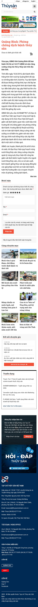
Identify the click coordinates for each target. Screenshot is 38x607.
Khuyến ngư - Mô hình (20, 35)
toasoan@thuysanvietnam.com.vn (17, 508)
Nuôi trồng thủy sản (7, 35)
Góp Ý (4, 584)
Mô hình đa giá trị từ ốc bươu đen (27, 261)
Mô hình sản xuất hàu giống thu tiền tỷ (10, 285)
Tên (5, 207)
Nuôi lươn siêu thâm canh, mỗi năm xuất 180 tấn (9, 327)
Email (5, 215)
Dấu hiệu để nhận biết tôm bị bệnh (15, 344)
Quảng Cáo (5, 582)
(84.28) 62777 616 (15, 511)
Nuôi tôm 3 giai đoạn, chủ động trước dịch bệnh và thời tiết (10, 264)
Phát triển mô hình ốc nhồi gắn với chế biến (27, 285)
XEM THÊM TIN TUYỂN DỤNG (12, 406)
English (33, 1)
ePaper (18, 1)
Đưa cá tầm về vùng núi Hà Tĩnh (27, 325)
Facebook (5, 586)
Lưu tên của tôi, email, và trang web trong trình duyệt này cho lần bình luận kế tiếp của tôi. (19, 224)
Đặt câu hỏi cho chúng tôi (18, 364)
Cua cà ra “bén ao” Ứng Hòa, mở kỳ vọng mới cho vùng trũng (27, 306)
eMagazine (25, 1)
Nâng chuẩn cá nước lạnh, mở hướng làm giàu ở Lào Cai (9, 306)
